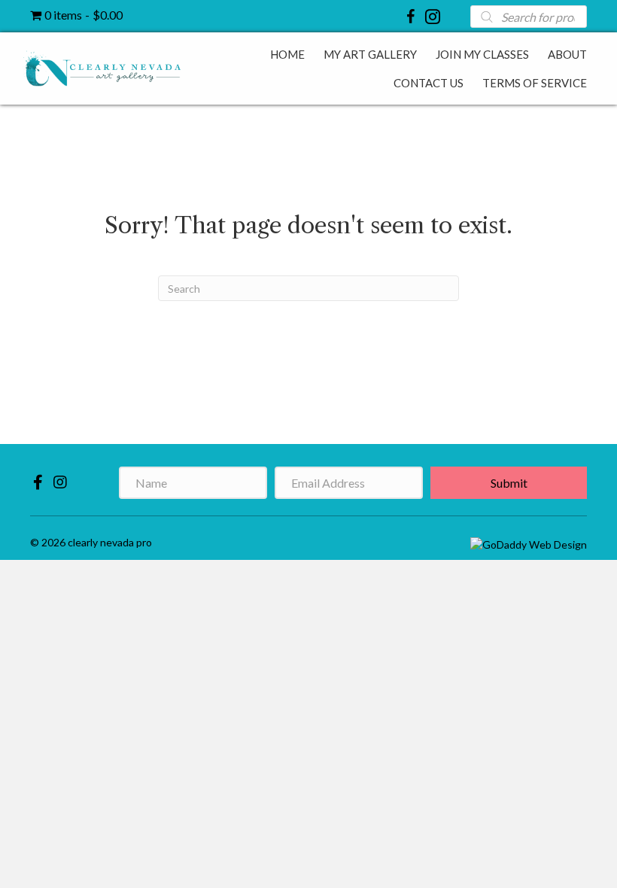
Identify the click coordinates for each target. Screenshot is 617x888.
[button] (37, 481)
